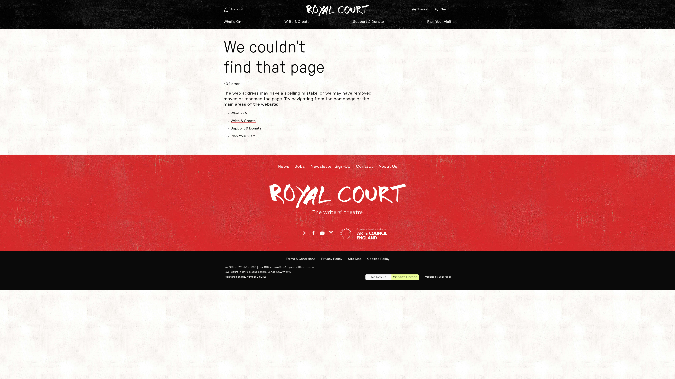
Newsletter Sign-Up (330, 166)
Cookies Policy (378, 259)
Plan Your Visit (439, 22)
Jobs (300, 166)
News (283, 166)
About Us (387, 166)
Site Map (355, 259)
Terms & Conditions (301, 259)
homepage (344, 99)
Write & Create (297, 22)
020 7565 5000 (247, 267)
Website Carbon (405, 277)
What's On (232, 22)
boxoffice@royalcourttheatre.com (293, 267)
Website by (438, 277)
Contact (364, 166)
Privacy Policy (331, 259)
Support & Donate (368, 22)
